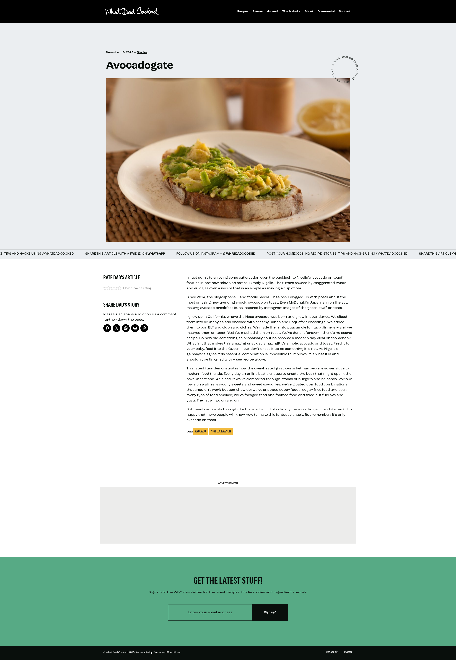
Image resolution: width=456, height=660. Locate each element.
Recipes (242, 11)
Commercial (326, 11)
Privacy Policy (144, 652)
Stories (142, 52)
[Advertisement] (228, 515)
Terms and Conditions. (167, 652)
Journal (272, 11)
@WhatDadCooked (190, 253)
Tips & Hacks (291, 11)
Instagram (332, 652)
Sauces (258, 11)
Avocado (200, 431)
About (309, 11)
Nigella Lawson (221, 431)
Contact (344, 11)
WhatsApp (106, 253)
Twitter (348, 652)
